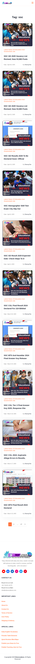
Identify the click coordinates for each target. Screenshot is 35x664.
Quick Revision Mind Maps (10, 639)
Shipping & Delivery (8, 620)
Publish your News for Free (10, 643)
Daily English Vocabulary (10, 631)
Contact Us (5, 609)
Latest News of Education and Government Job (14, 50)
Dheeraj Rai (28, 64)
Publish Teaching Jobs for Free (12, 647)
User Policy (5, 616)
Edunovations (19, 657)
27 (21, 524)
